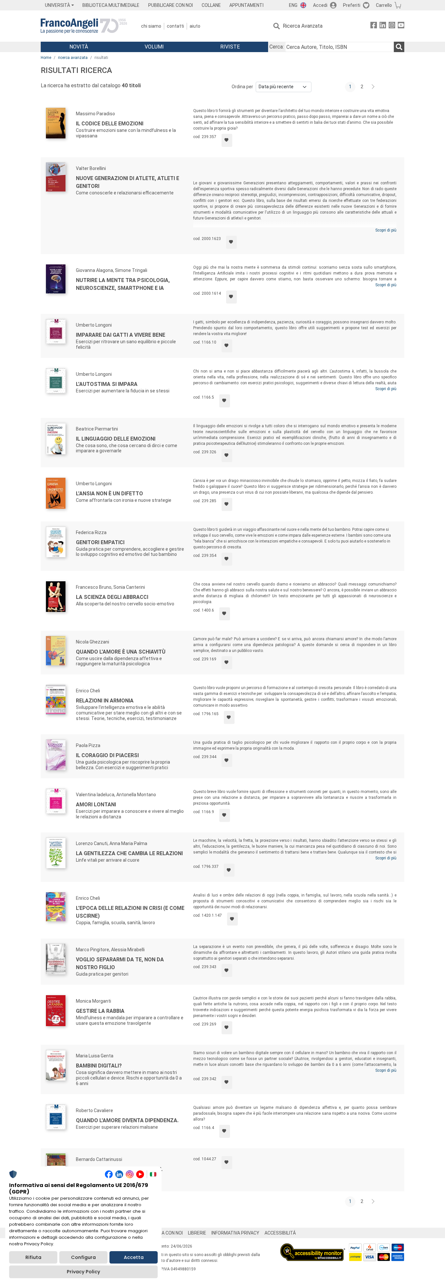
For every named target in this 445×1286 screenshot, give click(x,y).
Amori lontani (96, 804)
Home (46, 57)
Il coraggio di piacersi (107, 755)
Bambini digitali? (99, 1066)
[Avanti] (373, 87)
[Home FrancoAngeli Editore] (84, 26)
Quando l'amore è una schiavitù (120, 652)
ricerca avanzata (73, 57)
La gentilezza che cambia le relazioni (129, 853)
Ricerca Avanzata (303, 26)
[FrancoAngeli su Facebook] (373, 26)
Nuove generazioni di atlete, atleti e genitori (127, 182)
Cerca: (276, 47)
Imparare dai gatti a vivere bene (120, 335)
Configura (83, 1257)
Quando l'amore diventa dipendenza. (127, 1120)
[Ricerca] (399, 47)
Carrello (384, 5)
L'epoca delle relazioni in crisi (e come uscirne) (130, 912)
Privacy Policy (83, 1271)
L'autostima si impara (106, 384)
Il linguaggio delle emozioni (115, 439)
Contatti (175, 26)
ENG (293, 5)
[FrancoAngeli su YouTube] (401, 26)
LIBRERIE (197, 1233)
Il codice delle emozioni (109, 123)
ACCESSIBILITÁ (280, 1233)
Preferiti (351, 5)
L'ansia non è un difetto (109, 493)
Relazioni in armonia (105, 701)
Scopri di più (385, 230)
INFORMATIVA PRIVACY (235, 1233)
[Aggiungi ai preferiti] (227, 140)
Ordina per (242, 86)
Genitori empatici (100, 542)
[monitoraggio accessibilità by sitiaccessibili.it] (312, 1247)
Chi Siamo (151, 26)
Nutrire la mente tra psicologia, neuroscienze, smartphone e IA (123, 284)
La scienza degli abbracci (112, 597)
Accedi (320, 5)
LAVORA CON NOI (165, 1233)
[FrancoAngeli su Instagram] (392, 26)
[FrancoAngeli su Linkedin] (383, 26)
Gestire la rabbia (100, 1011)
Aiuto (195, 26)
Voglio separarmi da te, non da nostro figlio (120, 963)
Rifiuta (33, 1257)
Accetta (134, 1257)
